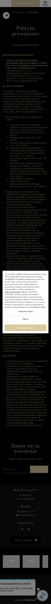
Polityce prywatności (13, 292)
